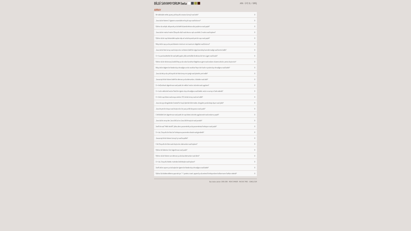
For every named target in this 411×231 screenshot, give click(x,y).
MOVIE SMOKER (233, 182)
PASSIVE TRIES (243, 182)
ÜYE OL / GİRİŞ (251, 3)
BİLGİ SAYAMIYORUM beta (170, 3)
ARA (241, 3)
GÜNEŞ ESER (253, 182)
